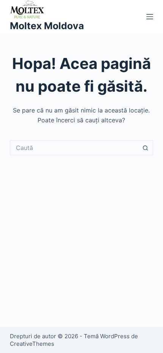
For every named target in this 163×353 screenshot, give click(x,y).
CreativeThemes (32, 343)
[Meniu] (149, 16)
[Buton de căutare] (145, 147)
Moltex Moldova (47, 25)
